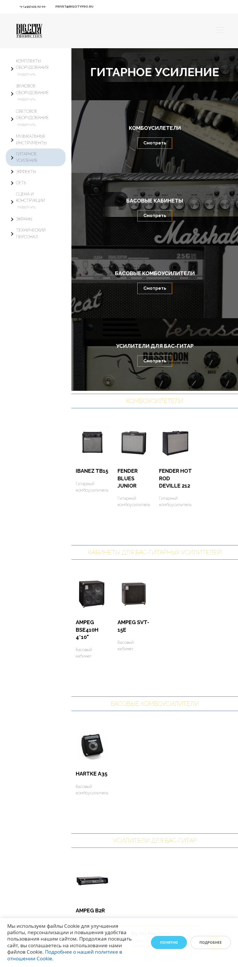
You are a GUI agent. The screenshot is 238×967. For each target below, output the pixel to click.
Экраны (24, 219)
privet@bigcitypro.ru (74, 6)
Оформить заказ (90, 496)
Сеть (21, 182)
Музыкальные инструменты (31, 139)
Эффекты (26, 171)
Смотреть (154, 143)
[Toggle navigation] (219, 31)
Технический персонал (31, 233)
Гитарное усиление (27, 157)
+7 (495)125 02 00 (32, 6)
